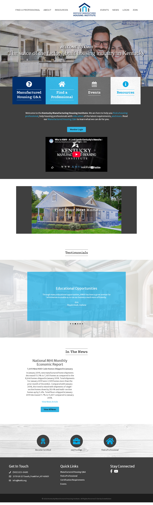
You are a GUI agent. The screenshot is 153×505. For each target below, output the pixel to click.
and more (117, 116)
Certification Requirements (72, 480)
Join (135, 10)
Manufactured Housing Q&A (62, 119)
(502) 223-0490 (20, 472)
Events (104, 10)
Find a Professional (27, 10)
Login (126, 10)
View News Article (50, 402)
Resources (61, 10)
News (115, 10)
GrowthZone (106, 499)
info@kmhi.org (20, 480)
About (47, 10)
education (78, 116)
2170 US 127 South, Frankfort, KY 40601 (31, 476)
